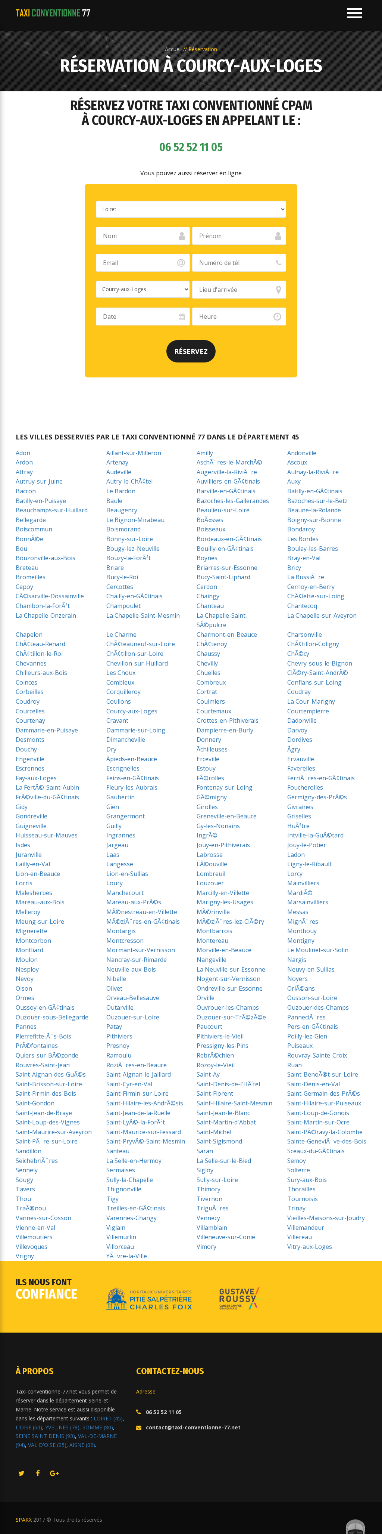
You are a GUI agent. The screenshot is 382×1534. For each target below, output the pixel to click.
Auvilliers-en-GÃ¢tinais (228, 481)
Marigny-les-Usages (225, 902)
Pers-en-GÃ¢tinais (312, 1026)
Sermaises (120, 1170)
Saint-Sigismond (219, 1141)
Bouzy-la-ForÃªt (128, 558)
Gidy (22, 807)
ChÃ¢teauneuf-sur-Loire (140, 644)
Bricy (294, 568)
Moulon (27, 960)
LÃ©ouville (212, 864)
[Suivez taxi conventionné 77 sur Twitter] (21, 1473)
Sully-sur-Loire (217, 1180)
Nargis (296, 960)
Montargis (121, 931)
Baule (114, 501)
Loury (114, 883)
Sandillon (28, 1151)
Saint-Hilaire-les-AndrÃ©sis (144, 1103)
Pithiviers (119, 1036)
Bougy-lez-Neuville (133, 548)
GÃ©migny (212, 797)
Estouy (206, 768)
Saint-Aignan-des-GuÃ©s (51, 1074)
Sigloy (205, 1170)
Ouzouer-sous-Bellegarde (52, 1017)
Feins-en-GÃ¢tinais (132, 778)
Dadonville (302, 720)
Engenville (30, 759)
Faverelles (301, 768)
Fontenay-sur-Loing (225, 787)
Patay (114, 1026)
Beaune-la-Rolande (314, 510)
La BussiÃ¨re (305, 577)
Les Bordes (303, 539)
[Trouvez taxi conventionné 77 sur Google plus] (54, 1473)
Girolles (207, 807)
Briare (115, 568)
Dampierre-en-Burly (225, 730)
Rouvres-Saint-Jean (43, 1065)
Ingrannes (120, 835)
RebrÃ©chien (215, 1055)
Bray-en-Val (303, 558)
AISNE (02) (82, 1444)
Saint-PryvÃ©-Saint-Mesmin (145, 1141)
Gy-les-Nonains (218, 826)
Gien (112, 807)
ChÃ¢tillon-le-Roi (39, 653)
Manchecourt (125, 893)
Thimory (208, 1189)
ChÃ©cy (298, 653)
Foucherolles (305, 787)
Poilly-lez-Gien (307, 1036)
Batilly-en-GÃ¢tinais (314, 491)
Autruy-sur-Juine (39, 481)
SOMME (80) (97, 1427)
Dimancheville (125, 739)
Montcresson (125, 940)
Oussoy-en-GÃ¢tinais (45, 1007)
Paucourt (209, 1026)
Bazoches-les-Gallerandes (233, 501)
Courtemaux (214, 711)
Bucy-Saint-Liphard (223, 577)
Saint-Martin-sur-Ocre (318, 1122)
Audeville (118, 472)
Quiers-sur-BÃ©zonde (47, 1055)
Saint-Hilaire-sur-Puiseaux (324, 1103)
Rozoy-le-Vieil (216, 1065)
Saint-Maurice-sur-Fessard (143, 1132)
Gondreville (31, 816)
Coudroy (28, 701)
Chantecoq (302, 606)
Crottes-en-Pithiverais (228, 720)
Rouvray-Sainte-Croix (317, 1055)
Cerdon (207, 587)
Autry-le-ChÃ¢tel (129, 481)
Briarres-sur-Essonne (227, 568)
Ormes (25, 998)
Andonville (301, 453)
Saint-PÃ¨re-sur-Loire (47, 1141)
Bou (21, 548)
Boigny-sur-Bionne (314, 520)
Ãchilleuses (212, 749)
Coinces (26, 682)
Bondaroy (301, 529)
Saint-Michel (214, 1132)
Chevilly (207, 663)
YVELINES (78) (62, 1427)
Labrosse (210, 855)
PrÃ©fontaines (37, 1045)
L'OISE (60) (29, 1427)
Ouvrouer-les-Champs (228, 1007)
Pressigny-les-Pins (222, 1045)
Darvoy (297, 730)
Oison (24, 988)
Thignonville (123, 1189)
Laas (112, 855)
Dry (111, 749)
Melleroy (28, 912)
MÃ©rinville (213, 912)
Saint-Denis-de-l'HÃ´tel (228, 1084)
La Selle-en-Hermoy (134, 1161)
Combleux (120, 682)
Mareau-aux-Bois (40, 902)
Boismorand (123, 529)
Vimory (206, 1247)
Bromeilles (31, 577)
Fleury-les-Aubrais (131, 787)
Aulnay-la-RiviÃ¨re (313, 472)
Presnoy (117, 1045)
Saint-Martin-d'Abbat (226, 1122)
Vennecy (208, 1218)
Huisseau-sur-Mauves (47, 835)
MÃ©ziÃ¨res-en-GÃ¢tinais (143, 921)
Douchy (26, 749)
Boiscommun (34, 529)
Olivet (114, 988)
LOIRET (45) (108, 1418)
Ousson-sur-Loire (312, 998)
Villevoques (31, 1247)
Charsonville (304, 634)
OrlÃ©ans (301, 988)
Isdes (23, 845)
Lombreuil (211, 874)
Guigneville (31, 826)
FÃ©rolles (210, 778)
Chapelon (29, 634)
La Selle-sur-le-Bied (224, 1161)
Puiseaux (300, 1045)
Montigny (300, 940)
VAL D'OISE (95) (47, 1444)
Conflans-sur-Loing (314, 682)
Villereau (299, 1237)
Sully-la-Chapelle (129, 1180)
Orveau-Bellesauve (132, 998)
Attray (24, 472)
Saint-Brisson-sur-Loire (49, 1084)
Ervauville (300, 759)
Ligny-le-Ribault (309, 864)
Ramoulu (118, 1055)
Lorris (24, 883)
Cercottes (119, 587)
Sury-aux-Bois (307, 1180)
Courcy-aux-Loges (131, 711)
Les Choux (120, 673)
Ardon (24, 462)
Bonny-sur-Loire (129, 539)
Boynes (207, 558)
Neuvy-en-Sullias (311, 969)
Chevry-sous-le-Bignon (319, 663)
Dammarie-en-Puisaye (47, 730)
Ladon (296, 855)
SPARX (24, 1519)
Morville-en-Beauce (224, 950)
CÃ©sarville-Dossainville (50, 596)
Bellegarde (31, 520)
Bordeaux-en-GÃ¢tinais (229, 539)
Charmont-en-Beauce (227, 634)
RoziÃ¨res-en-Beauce (136, 1065)
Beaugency (121, 510)
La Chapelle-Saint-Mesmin (143, 615)
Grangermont (125, 816)
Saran (205, 1151)
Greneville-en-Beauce (227, 816)
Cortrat (207, 692)
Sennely (27, 1170)
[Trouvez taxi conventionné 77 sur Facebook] (37, 1473)
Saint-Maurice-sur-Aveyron (54, 1132)
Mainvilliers (303, 883)
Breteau (27, 568)
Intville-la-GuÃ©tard (315, 835)
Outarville (120, 1007)
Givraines (300, 807)
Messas (298, 912)
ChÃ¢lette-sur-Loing (315, 596)
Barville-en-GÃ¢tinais (226, 491)
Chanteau (210, 606)
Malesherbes (34, 893)
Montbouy (302, 931)
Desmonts (30, 739)
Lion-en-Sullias (127, 874)
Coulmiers (211, 701)
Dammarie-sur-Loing (135, 730)
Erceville (208, 759)
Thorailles (301, 1189)
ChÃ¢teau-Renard (40, 644)
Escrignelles (123, 768)
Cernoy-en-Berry (311, 587)
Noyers (297, 979)
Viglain (115, 1227)
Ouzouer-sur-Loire (132, 1017)
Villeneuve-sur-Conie (226, 1237)
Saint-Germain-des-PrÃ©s (323, 1093)
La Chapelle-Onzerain (46, 615)
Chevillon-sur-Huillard (137, 663)
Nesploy (27, 969)
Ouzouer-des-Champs (318, 1007)
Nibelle (116, 979)
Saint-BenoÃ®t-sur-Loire (322, 1074)
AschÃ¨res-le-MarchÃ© (229, 462)
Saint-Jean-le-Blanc (223, 1113)
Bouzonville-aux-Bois (45, 558)
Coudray (299, 692)
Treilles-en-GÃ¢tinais (135, 1208)
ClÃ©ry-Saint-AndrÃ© (317, 673)
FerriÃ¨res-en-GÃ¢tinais (321, 778)
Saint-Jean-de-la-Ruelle (138, 1113)
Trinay (296, 1208)
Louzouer (210, 883)
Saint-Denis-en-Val (313, 1084)
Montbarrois (214, 931)
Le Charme (121, 634)
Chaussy (208, 653)
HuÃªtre (298, 826)
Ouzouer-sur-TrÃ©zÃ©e (231, 1017)
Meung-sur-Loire (40, 921)
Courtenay (30, 720)
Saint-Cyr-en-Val (129, 1084)
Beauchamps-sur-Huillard (52, 510)
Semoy (296, 1161)
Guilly (114, 826)
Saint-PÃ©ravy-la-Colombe (325, 1132)
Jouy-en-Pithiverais (223, 845)
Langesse (119, 864)
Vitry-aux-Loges (309, 1247)
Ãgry (293, 749)
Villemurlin (121, 1237)
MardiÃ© (300, 893)
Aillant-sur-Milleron (133, 453)
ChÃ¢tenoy (212, 644)
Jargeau (117, 845)
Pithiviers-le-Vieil (220, 1036)
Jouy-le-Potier (306, 845)
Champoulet (123, 606)
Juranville (29, 855)
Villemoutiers (34, 1237)
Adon (23, 453)
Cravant (117, 720)
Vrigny (25, 1256)
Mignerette (31, 931)
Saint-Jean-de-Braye (44, 1113)
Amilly (205, 453)
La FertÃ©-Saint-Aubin (47, 787)
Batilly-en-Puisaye (41, 501)
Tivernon (209, 1199)
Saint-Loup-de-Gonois (318, 1113)
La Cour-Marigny (311, 701)
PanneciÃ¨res (306, 1017)
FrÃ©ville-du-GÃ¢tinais (47, 797)
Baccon (26, 491)
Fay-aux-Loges (36, 778)
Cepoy (24, 587)
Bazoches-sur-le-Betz (317, 501)
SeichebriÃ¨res (37, 1161)
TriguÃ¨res (213, 1208)
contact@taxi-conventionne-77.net (193, 1427)
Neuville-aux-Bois (131, 969)
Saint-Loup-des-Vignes (48, 1122)
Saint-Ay (208, 1074)
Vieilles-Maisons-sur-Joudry (326, 1218)
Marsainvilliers (307, 902)
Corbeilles (30, 692)
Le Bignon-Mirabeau (135, 520)
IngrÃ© (207, 835)
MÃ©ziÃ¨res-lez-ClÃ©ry (230, 921)
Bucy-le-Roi (122, 577)
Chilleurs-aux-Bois (41, 673)
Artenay (117, 462)
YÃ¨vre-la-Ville (126, 1256)
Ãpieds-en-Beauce (131, 759)
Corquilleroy (123, 692)
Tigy (112, 1199)
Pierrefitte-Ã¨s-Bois (43, 1036)
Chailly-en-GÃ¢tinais (134, 596)
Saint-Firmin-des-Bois (46, 1093)
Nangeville (211, 960)
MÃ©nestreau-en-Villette (141, 912)
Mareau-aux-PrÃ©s (133, 902)
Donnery (209, 739)
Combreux (211, 682)
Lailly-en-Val (33, 864)
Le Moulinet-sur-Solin (317, 950)
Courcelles (30, 711)
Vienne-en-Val (35, 1227)
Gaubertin (120, 797)
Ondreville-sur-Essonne (230, 988)
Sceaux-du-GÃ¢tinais (316, 1151)
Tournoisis (302, 1199)
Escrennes (30, 768)
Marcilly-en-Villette (223, 893)
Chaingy (208, 596)
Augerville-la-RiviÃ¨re (227, 472)
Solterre (298, 1170)
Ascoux (297, 462)
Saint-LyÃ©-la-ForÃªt (135, 1122)
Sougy (24, 1180)
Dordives (299, 739)
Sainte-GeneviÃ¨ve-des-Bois (326, 1141)
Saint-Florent (215, 1093)
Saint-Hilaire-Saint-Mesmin (234, 1103)
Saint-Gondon (35, 1103)
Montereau (212, 940)
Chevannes (31, 663)
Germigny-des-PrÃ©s (317, 797)
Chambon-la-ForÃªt (43, 606)
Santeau (117, 1151)
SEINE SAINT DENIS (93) (45, 1435)
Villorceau (120, 1247)
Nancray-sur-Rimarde (136, 960)
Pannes (26, 1026)
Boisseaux (211, 529)
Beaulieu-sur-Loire (223, 510)
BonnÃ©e (29, 539)
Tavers (25, 1189)
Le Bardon (120, 491)
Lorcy (295, 874)
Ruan (294, 1065)
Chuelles (208, 673)
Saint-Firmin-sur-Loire (137, 1093)
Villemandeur (305, 1227)
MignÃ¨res (302, 921)
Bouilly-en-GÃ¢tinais (225, 548)
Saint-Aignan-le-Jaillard (138, 1074)
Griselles (299, 816)
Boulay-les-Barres (312, 548)
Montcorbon (33, 940)
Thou (23, 1199)
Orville (206, 998)
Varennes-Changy (131, 1218)
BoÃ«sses (210, 520)
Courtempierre (308, 711)
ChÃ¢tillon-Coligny (313, 644)
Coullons (118, 701)
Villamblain (212, 1227)
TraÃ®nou (31, 1208)
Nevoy (25, 979)
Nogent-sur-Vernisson (228, 979)
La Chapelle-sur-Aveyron (322, 615)
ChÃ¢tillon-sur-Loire (134, 653)
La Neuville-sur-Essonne (231, 969)
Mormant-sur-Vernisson (140, 950)
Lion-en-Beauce (38, 874)
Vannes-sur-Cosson (43, 1218)
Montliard (29, 950)
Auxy (294, 481)
